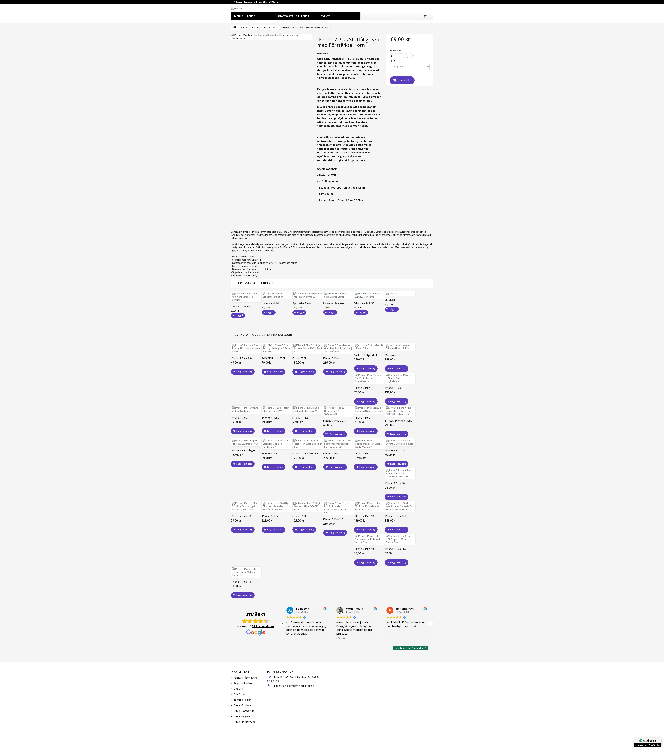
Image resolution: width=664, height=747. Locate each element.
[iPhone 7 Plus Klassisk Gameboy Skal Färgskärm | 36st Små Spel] (338, 348)
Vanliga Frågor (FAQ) (245, 677)
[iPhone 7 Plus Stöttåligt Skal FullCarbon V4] (277, 409)
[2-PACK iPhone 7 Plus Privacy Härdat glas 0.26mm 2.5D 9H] (277, 348)
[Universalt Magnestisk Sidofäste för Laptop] (338, 295)
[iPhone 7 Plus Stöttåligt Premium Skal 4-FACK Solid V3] (307, 348)
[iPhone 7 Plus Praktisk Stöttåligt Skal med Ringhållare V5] (400, 378)
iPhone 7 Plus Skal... (396, 516)
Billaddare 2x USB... (365, 303)
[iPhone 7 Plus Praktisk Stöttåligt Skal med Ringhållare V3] (277, 444)
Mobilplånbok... (393, 355)
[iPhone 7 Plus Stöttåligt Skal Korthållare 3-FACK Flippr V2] (307, 506)
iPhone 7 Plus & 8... (242, 358)
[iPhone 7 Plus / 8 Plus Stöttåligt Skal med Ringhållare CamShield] (400, 473)
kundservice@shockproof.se (298, 685)
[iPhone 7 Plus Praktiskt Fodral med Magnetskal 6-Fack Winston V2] (338, 444)
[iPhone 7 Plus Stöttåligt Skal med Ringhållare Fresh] (369, 409)
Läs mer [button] (341, 638)
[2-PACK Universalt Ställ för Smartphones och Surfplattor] (246, 297)
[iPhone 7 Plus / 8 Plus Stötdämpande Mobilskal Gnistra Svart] (369, 539)
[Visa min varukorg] (427, 16)
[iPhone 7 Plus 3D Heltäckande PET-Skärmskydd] (338, 411)
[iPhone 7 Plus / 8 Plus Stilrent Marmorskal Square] (400, 442)
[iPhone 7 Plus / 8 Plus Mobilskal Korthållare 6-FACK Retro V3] (369, 506)
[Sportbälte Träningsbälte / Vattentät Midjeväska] (307, 295)
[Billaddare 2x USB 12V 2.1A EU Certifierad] (369, 295)
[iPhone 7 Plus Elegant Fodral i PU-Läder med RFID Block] (307, 444)
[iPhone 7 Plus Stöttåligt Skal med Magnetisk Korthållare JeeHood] (277, 506)
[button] (430, 623)
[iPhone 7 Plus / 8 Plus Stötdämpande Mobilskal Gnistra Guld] (400, 539)
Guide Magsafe (242, 716)
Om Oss (238, 688)
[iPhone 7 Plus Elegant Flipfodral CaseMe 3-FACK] (246, 442)
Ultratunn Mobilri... (272, 303)
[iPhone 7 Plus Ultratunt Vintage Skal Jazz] (246, 409)
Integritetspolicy (242, 699)
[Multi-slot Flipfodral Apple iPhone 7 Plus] (369, 347)
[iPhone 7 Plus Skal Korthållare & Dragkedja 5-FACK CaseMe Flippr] (400, 506)
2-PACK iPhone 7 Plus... (275, 358)
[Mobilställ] (400, 294)
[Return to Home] (234, 27)
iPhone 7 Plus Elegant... (244, 450)
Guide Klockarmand (244, 721)
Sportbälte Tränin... (302, 303)
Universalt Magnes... (335, 303)
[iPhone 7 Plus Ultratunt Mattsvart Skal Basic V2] (307, 409)
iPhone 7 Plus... (301, 358)
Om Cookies (240, 694)
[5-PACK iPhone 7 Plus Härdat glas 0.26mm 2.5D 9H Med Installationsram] (400, 411)
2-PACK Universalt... (242, 306)
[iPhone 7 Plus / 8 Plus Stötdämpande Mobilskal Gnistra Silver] (246, 572)
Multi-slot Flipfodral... (366, 355)
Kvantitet (395, 50)
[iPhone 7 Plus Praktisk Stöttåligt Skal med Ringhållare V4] (369, 378)
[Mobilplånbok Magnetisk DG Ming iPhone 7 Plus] (400, 347)
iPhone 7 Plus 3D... (334, 420)
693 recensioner (263, 626)
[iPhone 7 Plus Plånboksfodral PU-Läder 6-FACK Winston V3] (369, 444)
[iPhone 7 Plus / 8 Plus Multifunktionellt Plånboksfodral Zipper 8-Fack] (338, 508)
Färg (392, 60)
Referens (322, 53)
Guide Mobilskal (242, 705)
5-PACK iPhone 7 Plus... (398, 420)
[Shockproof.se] (239, 8)
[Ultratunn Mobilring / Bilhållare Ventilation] (277, 295)
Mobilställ (390, 300)
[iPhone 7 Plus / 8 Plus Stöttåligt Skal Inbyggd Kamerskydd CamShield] (246, 506)
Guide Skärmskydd (243, 710)
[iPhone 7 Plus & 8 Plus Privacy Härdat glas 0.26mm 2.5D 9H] (246, 348)
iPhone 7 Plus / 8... (395, 450)
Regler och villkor (243, 683)
